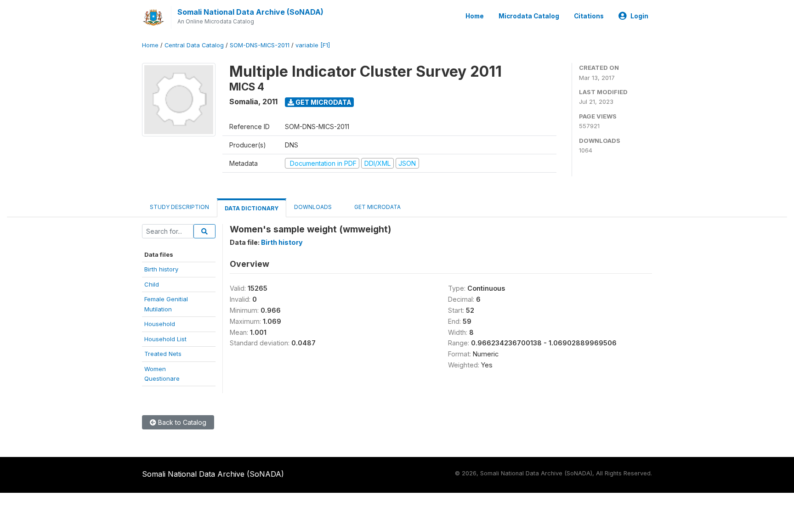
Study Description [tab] (179, 206)
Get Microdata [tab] (377, 206)
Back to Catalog (181, 422)
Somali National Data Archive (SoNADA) (250, 12)
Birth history (161, 269)
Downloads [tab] (313, 206)
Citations (589, 16)
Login (639, 16)
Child (151, 284)
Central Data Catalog (194, 45)
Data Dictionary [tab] (251, 208)
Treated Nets (162, 353)
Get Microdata (323, 102)
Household (159, 323)
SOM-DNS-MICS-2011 (259, 45)
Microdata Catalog (529, 16)
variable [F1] (312, 45)
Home (474, 16)
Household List (165, 339)
